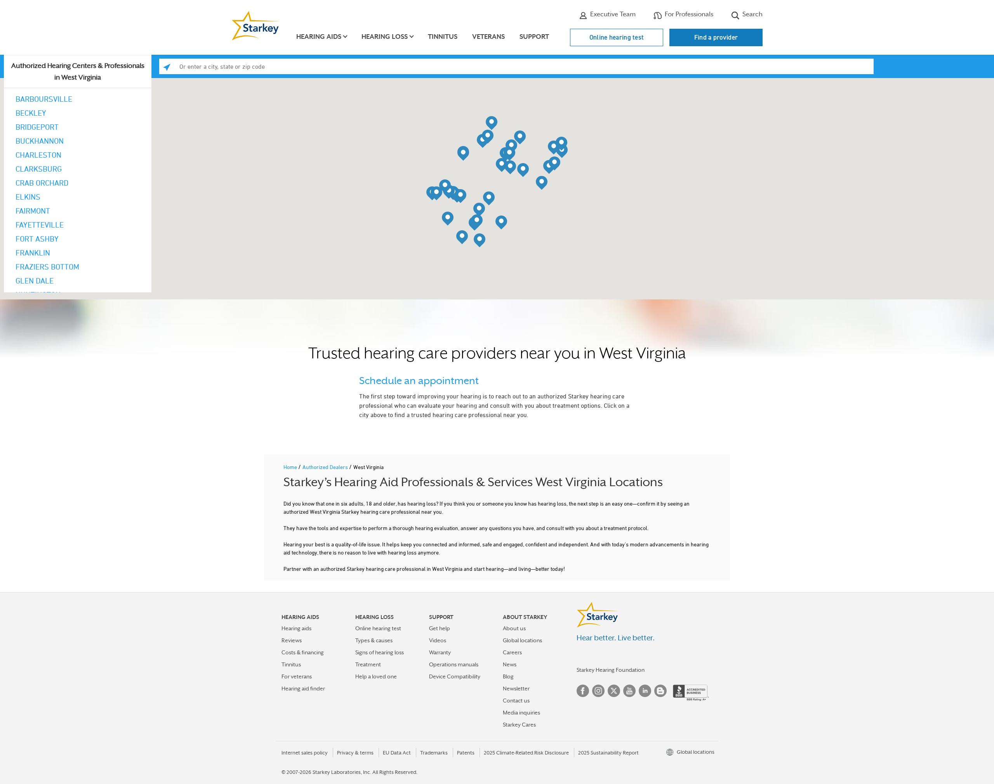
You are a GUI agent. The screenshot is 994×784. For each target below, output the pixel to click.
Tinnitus (442, 36)
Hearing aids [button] (318, 36)
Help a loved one (376, 676)
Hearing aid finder (303, 688)
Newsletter (516, 688)
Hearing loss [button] (384, 36)
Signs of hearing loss (379, 652)
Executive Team (612, 14)
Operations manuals (453, 664)
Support (534, 36)
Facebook (583, 691)
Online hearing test (616, 37)
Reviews (292, 640)
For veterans (297, 676)
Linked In (645, 691)
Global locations (522, 640)
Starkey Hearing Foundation (611, 670)
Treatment (368, 664)
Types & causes (374, 640)
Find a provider (716, 37)
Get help (439, 628)
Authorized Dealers (325, 467)
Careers (512, 652)
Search (752, 14)
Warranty (440, 652)
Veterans (488, 36)
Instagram (598, 691)
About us (514, 628)
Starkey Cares (519, 724)
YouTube (629, 691)
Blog (508, 676)
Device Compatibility (454, 676)
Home (290, 467)
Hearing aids (296, 628)
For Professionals (688, 14)
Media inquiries (521, 712)
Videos (437, 640)
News (509, 664)
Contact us (516, 700)
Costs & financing (303, 652)
